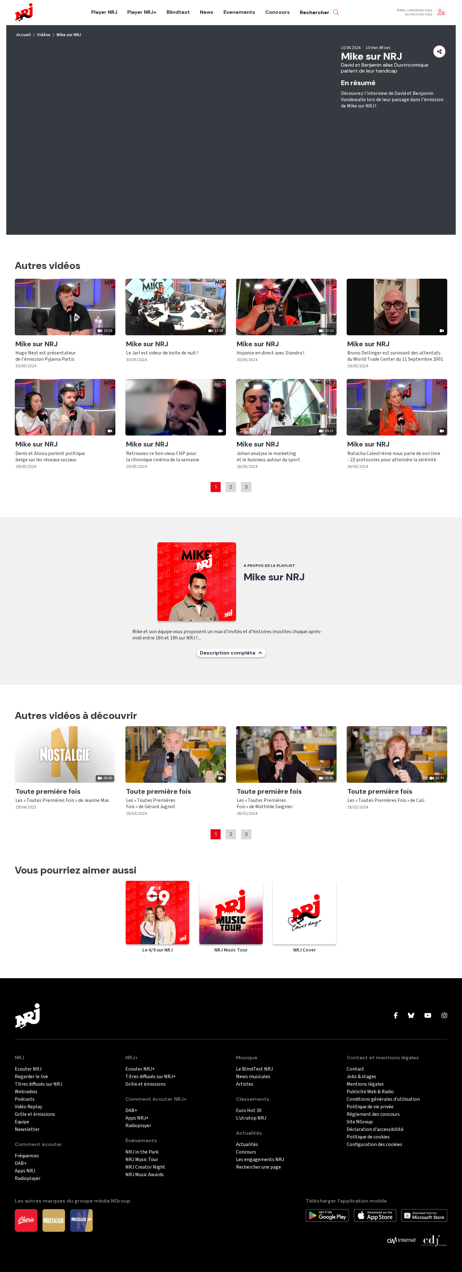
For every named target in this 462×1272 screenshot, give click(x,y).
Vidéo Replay (28, 1107)
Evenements (239, 12)
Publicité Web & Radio (370, 1091)
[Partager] (439, 51)
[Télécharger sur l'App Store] (375, 1215)
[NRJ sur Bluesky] (411, 1016)
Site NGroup (360, 1122)
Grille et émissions (35, 1114)
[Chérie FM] (26, 1220)
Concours (277, 12)
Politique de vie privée (370, 1107)
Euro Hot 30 (248, 1110)
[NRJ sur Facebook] (396, 1016)
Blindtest (178, 12)
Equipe (22, 1122)
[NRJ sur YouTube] (428, 1016)
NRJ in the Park (141, 1152)
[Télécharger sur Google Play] (327, 1215)
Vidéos (43, 35)
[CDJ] (434, 1240)
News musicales (253, 1076)
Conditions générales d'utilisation (383, 1099)
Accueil (23, 35)
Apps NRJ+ (137, 1118)
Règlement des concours (373, 1114)
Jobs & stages (361, 1076)
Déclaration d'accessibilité (375, 1129)
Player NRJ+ (142, 12)
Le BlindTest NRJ (254, 1069)
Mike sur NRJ (69, 35)
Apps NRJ (25, 1171)
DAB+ (21, 1163)
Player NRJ (104, 12)
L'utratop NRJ (251, 1118)
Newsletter (27, 1129)
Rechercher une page (258, 1167)
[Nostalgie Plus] (81, 1220)
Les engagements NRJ (260, 1159)
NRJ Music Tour (141, 1159)
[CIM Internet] (401, 1240)
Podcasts (25, 1099)
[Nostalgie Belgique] (53, 1220)
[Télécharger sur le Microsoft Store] (424, 1215)
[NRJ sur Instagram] (444, 1016)
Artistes (244, 1084)
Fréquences (27, 1156)
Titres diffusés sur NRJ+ (150, 1076)
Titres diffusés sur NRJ (38, 1084)
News (206, 12)
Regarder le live (31, 1076)
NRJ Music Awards (144, 1174)
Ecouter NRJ (28, 1069)
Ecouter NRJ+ (140, 1069)
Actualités (247, 1144)
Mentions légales (365, 1084)
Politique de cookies (368, 1137)
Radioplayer (28, 1178)
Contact (355, 1069)
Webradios (26, 1091)
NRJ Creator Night (145, 1167)
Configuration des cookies (374, 1144)
